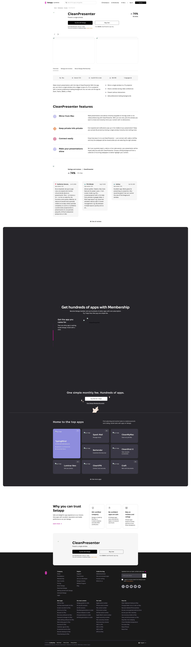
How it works (60, 581)
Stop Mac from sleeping (128, 619)
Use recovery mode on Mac (129, 615)
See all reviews (96, 221)
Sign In (131, 2)
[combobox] (143, 643)
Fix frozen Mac (126, 624)
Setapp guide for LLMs (83, 603)
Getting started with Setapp (65, 590)
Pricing (59, 583)
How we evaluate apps (102, 576)
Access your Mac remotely (129, 612)
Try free (140, 2)
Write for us (99, 581)
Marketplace (106, 2)
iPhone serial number (102, 605)
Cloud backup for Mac (63, 634)
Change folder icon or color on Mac (131, 605)
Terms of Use (66, 642)
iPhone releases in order (83, 612)
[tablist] (95, 69)
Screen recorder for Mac (64, 607)
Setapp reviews (81, 581)
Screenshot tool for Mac (63, 629)
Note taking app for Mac (63, 622)
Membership (116, 2)
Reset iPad (125, 629)
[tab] (55, 69)
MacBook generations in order (85, 610)
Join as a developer (82, 578)
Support (79, 574)
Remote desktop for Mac (64, 631)
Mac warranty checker (102, 619)
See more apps (96, 479)
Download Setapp (62, 588)
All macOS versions (82, 605)
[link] (123, 586)
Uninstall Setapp (61, 593)
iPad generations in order (84, 615)
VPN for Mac (60, 603)
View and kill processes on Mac (130, 617)
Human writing (100, 578)
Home (55, 7)
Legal (58, 595)
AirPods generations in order (85, 617)
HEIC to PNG (99, 627)
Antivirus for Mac (62, 610)
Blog (78, 585)
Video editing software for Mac (65, 619)
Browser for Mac (61, 612)
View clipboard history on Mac (130, 603)
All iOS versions (81, 607)
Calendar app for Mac (63, 627)
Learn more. (89, 28)
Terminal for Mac (61, 624)
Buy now (107, 22)
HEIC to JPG (99, 624)
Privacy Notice (129, 581)
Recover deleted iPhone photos (130, 607)
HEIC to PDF (99, 629)
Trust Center (80, 576)
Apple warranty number (103, 617)
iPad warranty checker (102, 622)
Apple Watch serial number (103, 615)
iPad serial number (101, 610)
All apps (65, 7)
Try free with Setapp (80, 22)
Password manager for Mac (64, 617)
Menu (124, 2)
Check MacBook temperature (130, 622)
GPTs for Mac (99, 631)
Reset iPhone (125, 627)
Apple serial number (102, 603)
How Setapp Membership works (95, 403)
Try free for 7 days (96, 398)
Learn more (56, 523)
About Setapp (61, 585)
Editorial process (101, 574)
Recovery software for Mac (64, 615)
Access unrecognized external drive (132, 610)
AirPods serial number (102, 612)
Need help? (59, 642)
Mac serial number (101, 607)
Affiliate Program (81, 583)
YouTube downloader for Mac (65, 605)
